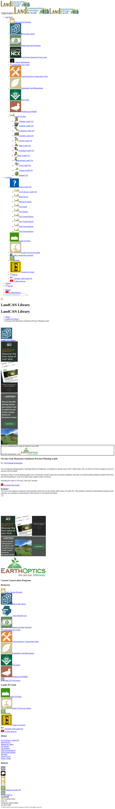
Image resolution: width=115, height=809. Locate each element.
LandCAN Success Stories (30, 253)
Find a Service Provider (22, 22)
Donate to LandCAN (13, 790)
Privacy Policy (6, 758)
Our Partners (23, 212)
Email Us (8, 795)
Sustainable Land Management (32, 88)
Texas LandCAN (25, 165)
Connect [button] (8, 177)
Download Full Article (12, 485)
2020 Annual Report (26, 226)
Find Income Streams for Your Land (34, 57)
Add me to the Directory (14, 780)
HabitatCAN (23, 175)
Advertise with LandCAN (22, 278)
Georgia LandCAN (25, 141)
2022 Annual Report (26, 217)
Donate (17, 260)
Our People (23, 207)
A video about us (19, 281)
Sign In (14, 275)
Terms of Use (5, 756)
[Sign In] (2, 299)
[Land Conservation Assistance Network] (31, 13)
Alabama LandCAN (26, 121)
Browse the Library (28, 34)
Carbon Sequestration (22, 62)
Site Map (4, 754)
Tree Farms (25, 100)
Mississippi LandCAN (25, 160)
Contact (8, 283)
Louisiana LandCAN (26, 151)
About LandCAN (25, 187)
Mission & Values (25, 202)
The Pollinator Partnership (13, 463)
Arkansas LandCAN (26, 126)
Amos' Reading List (19, 616)
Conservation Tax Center (20, 65)
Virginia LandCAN (26, 170)
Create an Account (27, 272)
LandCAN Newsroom (12, 680)
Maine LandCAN (23, 156)
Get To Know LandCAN (28, 192)
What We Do (23, 197)
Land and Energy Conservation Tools (34, 76)
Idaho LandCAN (25, 146)
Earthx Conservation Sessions (22, 255)
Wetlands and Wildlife (29, 111)
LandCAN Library (12, 319)
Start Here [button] (9, 17)
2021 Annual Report (26, 221)
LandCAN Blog (24, 241)
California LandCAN (26, 131)
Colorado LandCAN (26, 136)
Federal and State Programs (31, 46)
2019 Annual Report (26, 231)
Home (7, 317)
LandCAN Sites (20, 116)
